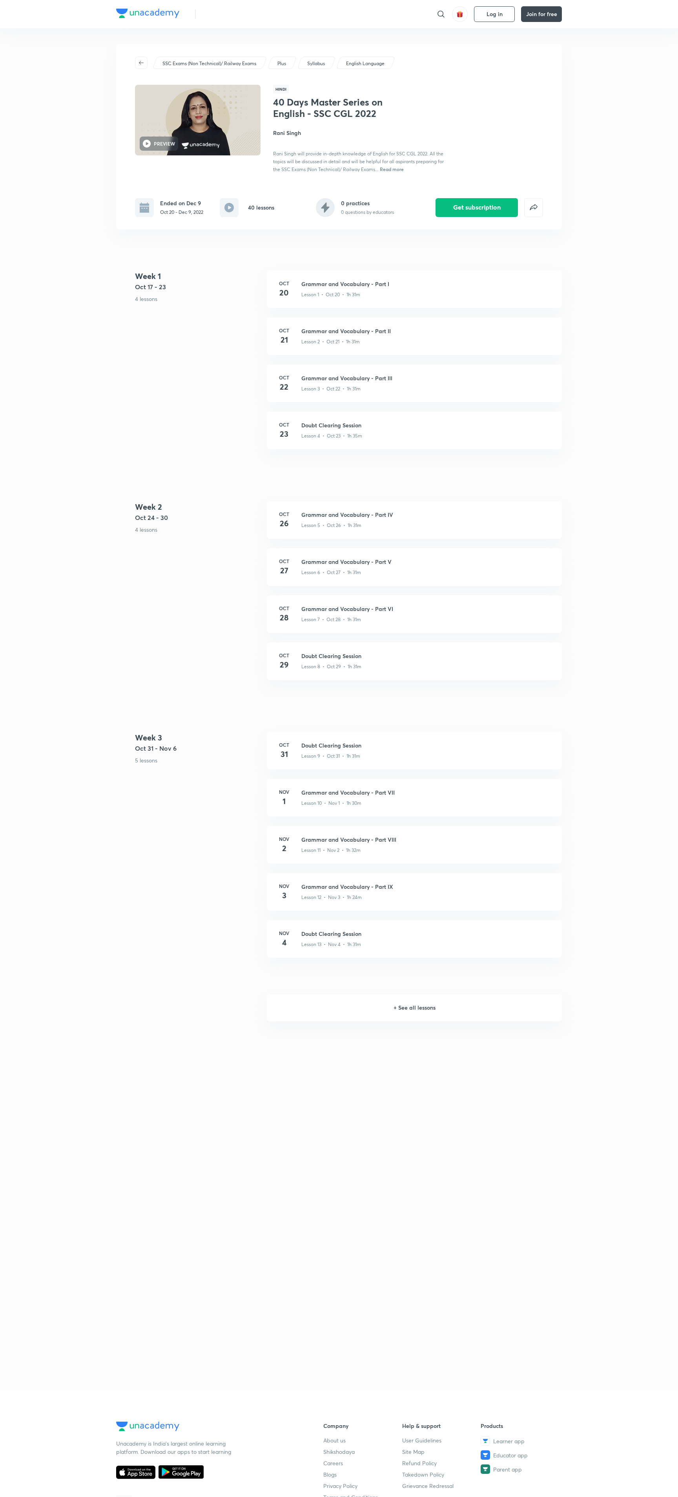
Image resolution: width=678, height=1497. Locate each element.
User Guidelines (421, 1440)
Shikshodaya (339, 1451)
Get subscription (477, 207)
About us (334, 1440)
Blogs (330, 1474)
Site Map (413, 1451)
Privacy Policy (340, 1486)
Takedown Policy (423, 1474)
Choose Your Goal (236, 14)
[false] (533, 207)
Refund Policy (419, 1463)
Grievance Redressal (428, 1486)
